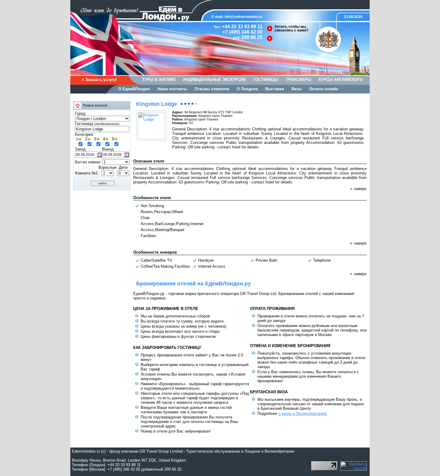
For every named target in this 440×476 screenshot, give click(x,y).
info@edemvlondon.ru (243, 17)
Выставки (274, 89)
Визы (297, 89)
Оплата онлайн (323, 89)
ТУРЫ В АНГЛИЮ (158, 79)
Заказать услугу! (101, 79)
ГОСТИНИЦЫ (265, 79)
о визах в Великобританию (302, 413)
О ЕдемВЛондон (134, 89)
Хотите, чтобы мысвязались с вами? (291, 28)
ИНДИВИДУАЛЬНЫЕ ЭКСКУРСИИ (214, 79)
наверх (360, 188)
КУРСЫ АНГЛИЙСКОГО (341, 79)
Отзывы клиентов (212, 89)
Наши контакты (172, 89)
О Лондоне (247, 89)
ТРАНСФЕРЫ (298, 79)
